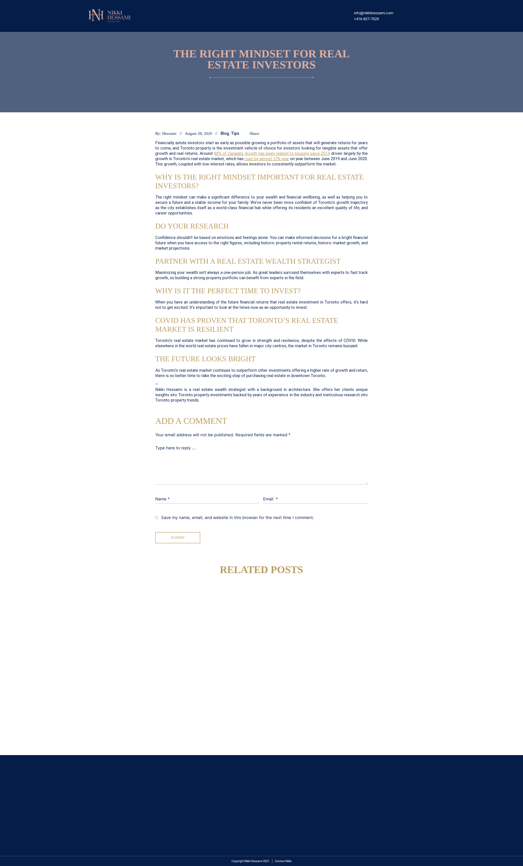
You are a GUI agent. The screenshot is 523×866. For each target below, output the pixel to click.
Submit (178, 538)
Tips (235, 133)
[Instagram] (409, 16)
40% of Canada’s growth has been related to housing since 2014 (272, 153)
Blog (225, 133)
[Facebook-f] (401, 16)
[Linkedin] (417, 16)
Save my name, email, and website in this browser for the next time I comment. (237, 517)
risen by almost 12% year (267, 158)
